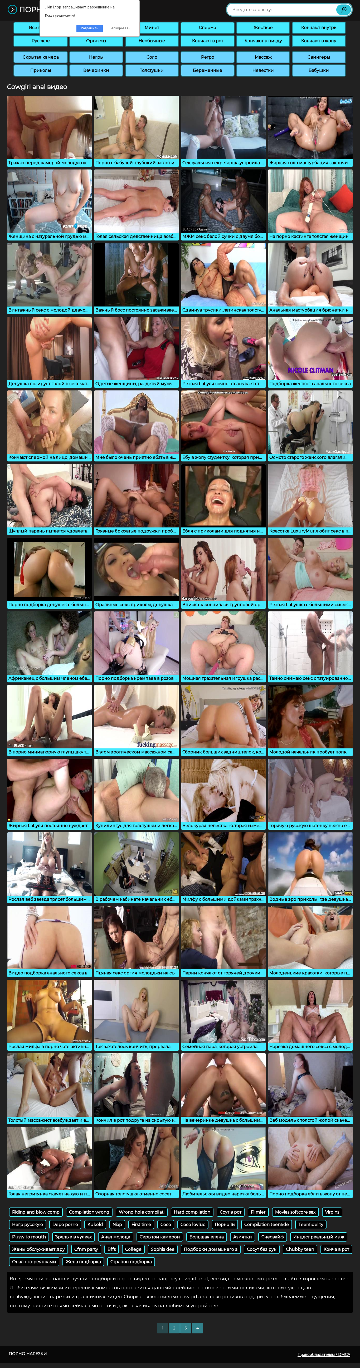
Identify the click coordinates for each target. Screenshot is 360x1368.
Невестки (263, 70)
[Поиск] (343, 9)
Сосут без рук (261, 1249)
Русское (41, 40)
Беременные (207, 70)
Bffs (112, 1249)
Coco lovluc (193, 1224)
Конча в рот (336, 1249)
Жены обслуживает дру (38, 1249)
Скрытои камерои (160, 1236)
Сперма (207, 27)
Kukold (95, 1224)
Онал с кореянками (34, 1261)
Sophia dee (162, 1249)
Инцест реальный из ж (318, 1236)
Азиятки (242, 1236)
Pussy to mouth (29, 1236)
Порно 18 (225, 1224)
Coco (165, 1224)
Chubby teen (300, 1249)
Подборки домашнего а (210, 1249)
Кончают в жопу (318, 40)
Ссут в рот (230, 1212)
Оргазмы (96, 40)
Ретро (207, 57)
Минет (152, 27)
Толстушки (152, 70)
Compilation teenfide (266, 1224)
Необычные (152, 40)
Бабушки (319, 70)
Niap (117, 1224)
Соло (152, 57)
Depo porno (65, 1224)
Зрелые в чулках (73, 1236)
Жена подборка (83, 1261)
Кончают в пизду (263, 40)
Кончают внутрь (319, 27)
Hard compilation (192, 1212)
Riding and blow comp (36, 1212)
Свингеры (319, 57)
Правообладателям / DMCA (324, 1354)
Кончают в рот (207, 40)
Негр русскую (27, 1224)
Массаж (263, 57)
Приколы (40, 70)
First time (141, 1224)
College (133, 1249)
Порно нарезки (28, 1353)
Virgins (332, 1212)
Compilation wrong (89, 1212)
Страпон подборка (131, 1261)
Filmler (258, 1212)
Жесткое (263, 27)
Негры (96, 57)
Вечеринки (96, 70)
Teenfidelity (310, 1224)
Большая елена (206, 1236)
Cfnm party (86, 1249)
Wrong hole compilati (141, 1212)
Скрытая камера (41, 57)
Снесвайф (272, 1236)
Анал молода (115, 1236)
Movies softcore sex (295, 1212)
